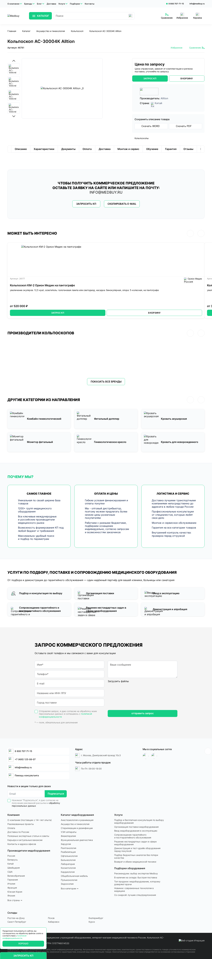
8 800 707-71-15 (176, 3)
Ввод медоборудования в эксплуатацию (135, 831)
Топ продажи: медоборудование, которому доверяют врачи (137, 883)
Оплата (11, 828)
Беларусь (12, 860)
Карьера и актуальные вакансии (24, 840)
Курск (92, 922)
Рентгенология (68, 848)
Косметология (68, 868)
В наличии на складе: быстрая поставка (135, 877)
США (9, 872)
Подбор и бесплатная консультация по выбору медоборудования (139, 821)
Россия (11, 856)
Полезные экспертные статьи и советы (28, 836)
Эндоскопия (67, 884)
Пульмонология (69, 880)
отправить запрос (142, 713)
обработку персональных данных (36, 804)
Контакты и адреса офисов (21, 844)
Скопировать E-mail (122, 203)
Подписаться (56, 793)
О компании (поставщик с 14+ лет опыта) (29, 820)
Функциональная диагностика (77, 840)
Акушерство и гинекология (75, 824)
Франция (12, 888)
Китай (10, 864)
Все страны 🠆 (14, 900)
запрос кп (149, 78)
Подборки (75, 3)
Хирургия (66, 844)
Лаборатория (68, 864)
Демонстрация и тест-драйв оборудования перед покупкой (137, 849)
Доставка (51, 3)
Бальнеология (68, 860)
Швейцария (13, 868)
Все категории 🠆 (69, 888)
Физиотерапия (68, 836)
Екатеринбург (96, 918)
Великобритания (16, 876)
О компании (13, 3)
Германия (12, 879)
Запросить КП (86, 203)
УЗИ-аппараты (69, 832)
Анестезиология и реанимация (77, 820)
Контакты (89, 3)
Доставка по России (18, 832)
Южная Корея (14, 892)
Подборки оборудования (129, 868)
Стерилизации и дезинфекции (77, 828)
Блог (39, 3)
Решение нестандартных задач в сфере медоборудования (135, 843)
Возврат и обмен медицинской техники (135, 862)
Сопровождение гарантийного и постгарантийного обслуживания (132, 836)
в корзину (186, 78)
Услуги (61, 3)
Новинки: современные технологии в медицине (134, 889)
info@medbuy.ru (197, 3)
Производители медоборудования (28, 850)
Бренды (28, 3)
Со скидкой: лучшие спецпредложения (135, 895)
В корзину (154, 312)
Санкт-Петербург (16, 922)
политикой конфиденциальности (14, 937)
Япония (11, 895)
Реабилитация (68, 852)
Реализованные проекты (20, 824)
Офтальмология (69, 856)
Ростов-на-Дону (16, 918)
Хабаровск (53, 922)
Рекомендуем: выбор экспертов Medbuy (136, 873)
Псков (51, 918)
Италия (11, 884)
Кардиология (68, 872)
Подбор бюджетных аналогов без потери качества (136, 856)
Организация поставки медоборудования (136, 827)
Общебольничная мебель (74, 876)
